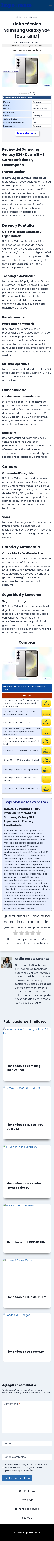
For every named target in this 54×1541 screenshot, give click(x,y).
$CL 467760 (46, 779)
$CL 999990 (46, 712)
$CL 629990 (46, 741)
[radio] (15, 933)
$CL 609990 (46, 750)
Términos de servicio (27, 1509)
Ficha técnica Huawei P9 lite (26, 1297)
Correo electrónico (15, 1457)
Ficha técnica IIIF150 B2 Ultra (27, 1242)
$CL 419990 (46, 788)
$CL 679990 (46, 722)
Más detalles (25, 133)
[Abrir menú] (50, 5)
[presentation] (27, 1043)
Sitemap (27, 1517)
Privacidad (27, 1500)
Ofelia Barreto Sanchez (29, 42)
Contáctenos (27, 1491)
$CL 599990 (46, 769)
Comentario (11, 1404)
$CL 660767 (46, 731)
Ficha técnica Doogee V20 (25, 1352)
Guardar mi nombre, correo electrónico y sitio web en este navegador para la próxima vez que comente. (26, 1467)
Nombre (9, 1443)
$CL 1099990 (46, 703)
